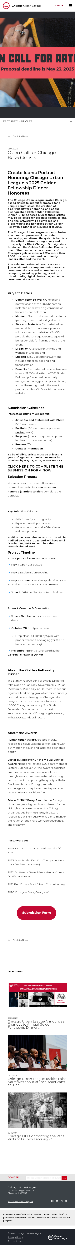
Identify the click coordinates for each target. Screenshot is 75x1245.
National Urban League (20, 1201)
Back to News (20, 136)
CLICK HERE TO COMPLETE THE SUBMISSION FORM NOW (35, 468)
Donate (58, 5)
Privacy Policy (15, 1237)
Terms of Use (15, 1241)
